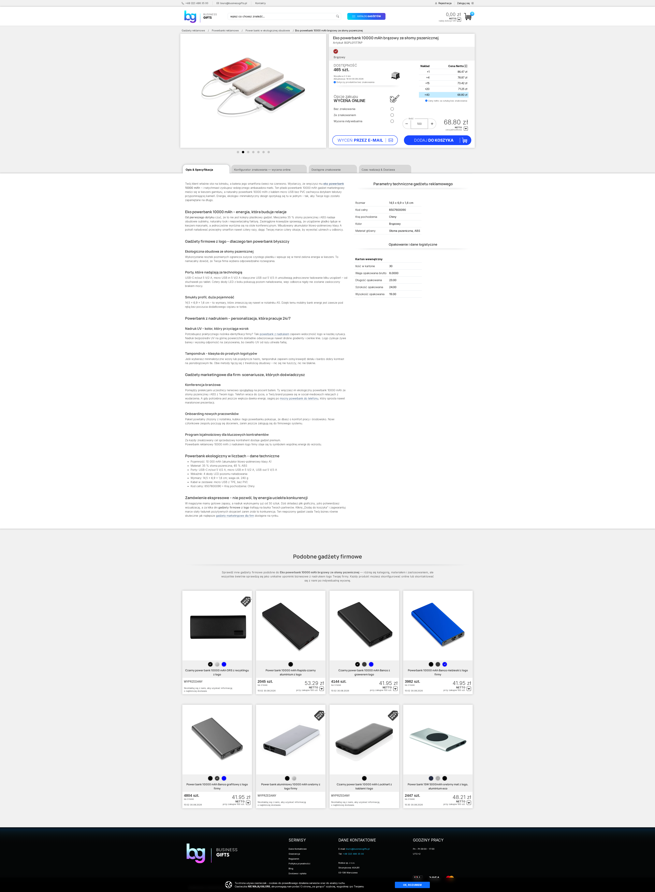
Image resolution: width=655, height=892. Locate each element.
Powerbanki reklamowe (225, 30)
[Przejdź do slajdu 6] (263, 152)
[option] (210, 664)
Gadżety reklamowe (193, 30)
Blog (291, 868)
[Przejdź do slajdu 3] (248, 152)
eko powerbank (333, 183)
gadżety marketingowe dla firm (235, 515)
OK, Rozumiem (412, 884)
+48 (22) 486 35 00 (196, 3)
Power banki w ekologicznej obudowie (268, 30)
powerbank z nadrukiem (274, 334)
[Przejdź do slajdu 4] (253, 152)
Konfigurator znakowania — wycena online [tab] (262, 169)
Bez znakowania (344, 109)
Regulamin (294, 859)
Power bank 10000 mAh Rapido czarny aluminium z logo (291, 672)
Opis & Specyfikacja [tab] (199, 169)
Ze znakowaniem (345, 115)
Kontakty (260, 3)
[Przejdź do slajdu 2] (243, 152)
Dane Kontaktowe (298, 849)
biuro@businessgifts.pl (233, 3)
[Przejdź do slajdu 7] (268, 152)
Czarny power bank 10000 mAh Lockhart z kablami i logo (364, 786)
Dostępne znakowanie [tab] (326, 169)
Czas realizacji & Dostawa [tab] (378, 169)
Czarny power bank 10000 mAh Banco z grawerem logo (364, 672)
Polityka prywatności (299, 863)
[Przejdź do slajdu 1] (238, 152)
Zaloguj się (463, 3)
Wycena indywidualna (348, 121)
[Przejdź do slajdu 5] (258, 152)
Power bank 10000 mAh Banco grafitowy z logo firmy (217, 786)
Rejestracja (445, 3)
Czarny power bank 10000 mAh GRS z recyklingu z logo (217, 672)
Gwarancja (294, 854)
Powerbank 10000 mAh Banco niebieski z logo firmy (438, 672)
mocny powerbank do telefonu (299, 398)
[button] (381, 16)
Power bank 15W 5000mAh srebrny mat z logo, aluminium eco (438, 786)
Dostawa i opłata (297, 873)
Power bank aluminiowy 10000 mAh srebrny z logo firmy (290, 786)
